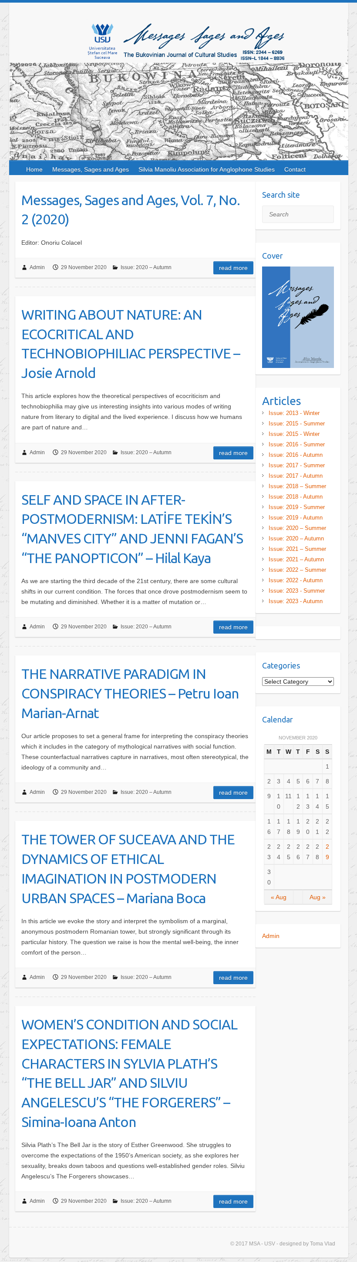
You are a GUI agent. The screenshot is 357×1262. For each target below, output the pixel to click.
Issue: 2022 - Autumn (296, 580)
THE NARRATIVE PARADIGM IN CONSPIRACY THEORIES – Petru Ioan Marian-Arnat (130, 693)
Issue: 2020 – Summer (297, 528)
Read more (233, 267)
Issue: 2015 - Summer (297, 423)
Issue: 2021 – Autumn (296, 559)
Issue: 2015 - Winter (294, 434)
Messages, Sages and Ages (90, 169)
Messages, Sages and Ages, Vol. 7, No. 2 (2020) (130, 209)
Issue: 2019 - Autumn (296, 517)
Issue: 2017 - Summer (297, 465)
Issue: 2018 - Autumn (296, 496)
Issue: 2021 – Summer (297, 549)
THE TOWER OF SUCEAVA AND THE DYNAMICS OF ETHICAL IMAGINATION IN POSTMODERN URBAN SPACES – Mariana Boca (128, 868)
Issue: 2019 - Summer (297, 507)
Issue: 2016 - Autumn (296, 455)
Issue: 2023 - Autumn (296, 601)
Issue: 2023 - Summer (297, 590)
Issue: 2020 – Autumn (146, 267)
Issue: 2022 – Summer (297, 570)
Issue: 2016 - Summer (297, 444)
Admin (37, 267)
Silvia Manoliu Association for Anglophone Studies (206, 169)
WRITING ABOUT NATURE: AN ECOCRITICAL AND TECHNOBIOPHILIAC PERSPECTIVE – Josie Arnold (130, 344)
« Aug (278, 897)
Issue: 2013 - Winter (294, 413)
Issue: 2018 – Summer (297, 486)
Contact (295, 169)
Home (34, 169)
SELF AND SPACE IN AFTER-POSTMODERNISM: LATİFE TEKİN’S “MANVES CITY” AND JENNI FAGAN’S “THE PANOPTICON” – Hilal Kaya (132, 529)
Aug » (318, 897)
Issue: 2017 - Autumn (296, 475)
